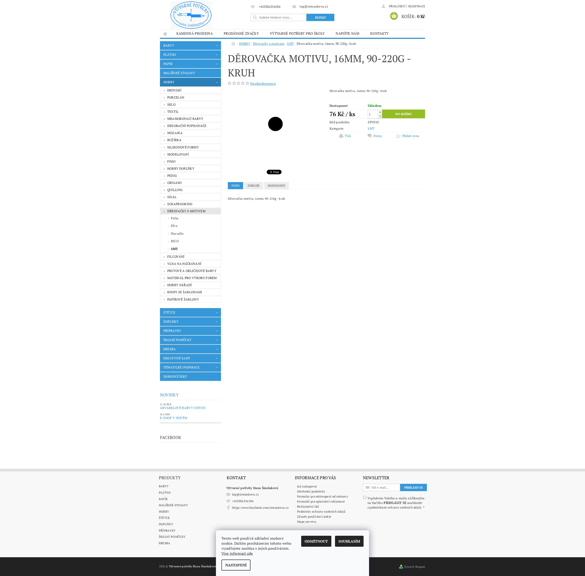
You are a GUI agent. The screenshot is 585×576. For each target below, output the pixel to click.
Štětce (164, 518)
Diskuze (253, 185)
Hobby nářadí (179, 285)
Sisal (172, 197)
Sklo (171, 104)
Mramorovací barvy (185, 118)
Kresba (164, 543)
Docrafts (177, 233)
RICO (175, 241)
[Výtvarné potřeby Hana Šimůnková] (191, 15)
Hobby (164, 511)
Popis (235, 185)
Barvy (164, 486)
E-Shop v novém (173, 418)
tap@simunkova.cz (245, 494)
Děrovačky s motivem (186, 211)
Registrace (416, 6)
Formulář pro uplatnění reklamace (321, 501)
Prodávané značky (241, 33)
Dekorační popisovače (186, 126)
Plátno (165, 492)
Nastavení (236, 565)
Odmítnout (316, 541)
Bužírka (174, 140)
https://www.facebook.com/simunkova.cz (260, 508)
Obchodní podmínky (311, 491)
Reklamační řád (308, 506)
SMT (174, 249)
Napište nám (347, 33)
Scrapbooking (180, 204)
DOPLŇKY (170, 321)
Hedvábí (174, 90)
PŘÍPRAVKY (172, 330)
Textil (173, 111)
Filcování (176, 256)
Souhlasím (349, 541)
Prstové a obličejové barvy (191, 271)
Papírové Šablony (183, 299)
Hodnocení (276, 185)
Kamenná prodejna (194, 33)
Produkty (170, 477)
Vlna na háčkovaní (184, 263)
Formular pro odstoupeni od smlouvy (322, 496)
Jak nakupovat (307, 486)
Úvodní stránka (165, 34)
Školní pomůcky (172, 537)
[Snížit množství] (380, 116)
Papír (163, 499)
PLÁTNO (169, 54)
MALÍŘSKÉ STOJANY (179, 73)
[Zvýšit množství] (380, 112)
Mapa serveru (306, 521)
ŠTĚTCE (169, 312)
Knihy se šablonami (184, 292)
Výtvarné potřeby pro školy (297, 33)
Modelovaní (178, 154)
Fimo (171, 161)
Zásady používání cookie (314, 516)
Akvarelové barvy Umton (182, 408)
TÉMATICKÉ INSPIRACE (181, 367)
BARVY (168, 45)
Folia (174, 218)
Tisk (348, 136)
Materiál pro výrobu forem (192, 278)
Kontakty (379, 33)
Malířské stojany (173, 505)
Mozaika (175, 133)
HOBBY (169, 82)
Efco (174, 225)
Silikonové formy (183, 147)
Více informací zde (237, 553)
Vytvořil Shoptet (414, 567)
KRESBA (169, 349)
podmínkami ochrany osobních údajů (395, 507)
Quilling (175, 190)
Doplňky (166, 524)
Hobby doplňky (180, 168)
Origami (174, 182)
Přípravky (167, 530)
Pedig (172, 175)
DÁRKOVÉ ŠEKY (175, 376)
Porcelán (175, 97)
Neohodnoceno (263, 83)
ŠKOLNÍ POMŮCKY (177, 340)
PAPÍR (168, 64)
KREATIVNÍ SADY (176, 358)
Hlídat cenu (410, 136)
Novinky (169, 395)
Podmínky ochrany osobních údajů (321, 511)
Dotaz (377, 136)
